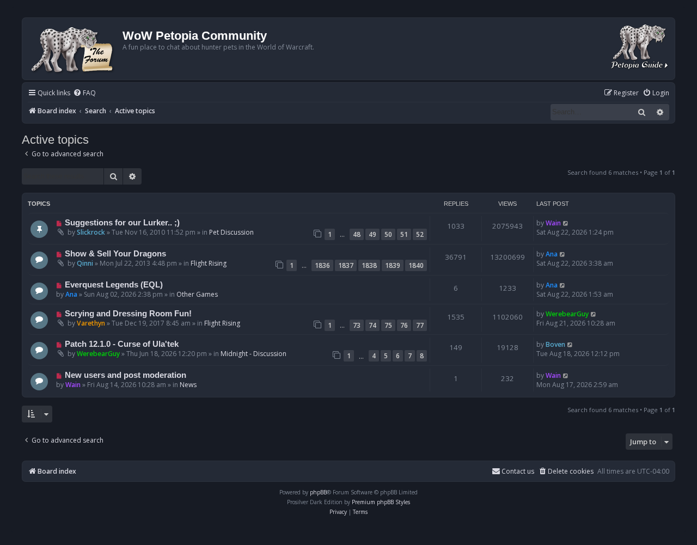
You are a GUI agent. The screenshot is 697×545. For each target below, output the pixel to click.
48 (356, 234)
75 (388, 325)
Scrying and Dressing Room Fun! (128, 313)
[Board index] (74, 49)
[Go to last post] (566, 223)
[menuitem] (84, 93)
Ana (552, 254)
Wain (553, 223)
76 (404, 325)
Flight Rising (209, 263)
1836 (322, 265)
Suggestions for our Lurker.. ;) (122, 222)
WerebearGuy (567, 314)
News (188, 384)
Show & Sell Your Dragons (115, 253)
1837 (345, 265)
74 (372, 325)
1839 (392, 265)
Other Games (197, 294)
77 (420, 325)
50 (388, 234)
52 (420, 234)
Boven (555, 344)
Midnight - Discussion (253, 353)
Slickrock (91, 232)
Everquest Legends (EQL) (114, 284)
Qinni (85, 263)
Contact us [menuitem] (518, 471)
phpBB (318, 492)
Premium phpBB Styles (381, 502)
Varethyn (91, 323)
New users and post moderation (125, 375)
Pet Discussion (231, 232)
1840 (416, 265)
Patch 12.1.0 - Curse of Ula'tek (122, 344)
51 (404, 234)
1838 (369, 265)
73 (356, 325)
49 (372, 234)
